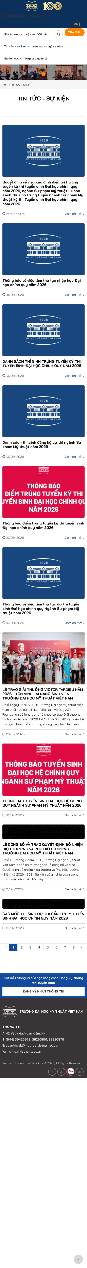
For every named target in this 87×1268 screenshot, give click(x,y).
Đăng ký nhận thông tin (43, 991)
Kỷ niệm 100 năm (37, 34)
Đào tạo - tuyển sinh (47, 46)
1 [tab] (43, 74)
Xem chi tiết (74, 214)
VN (76, 24)
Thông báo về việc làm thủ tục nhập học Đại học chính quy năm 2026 (41, 282)
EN (83, 24)
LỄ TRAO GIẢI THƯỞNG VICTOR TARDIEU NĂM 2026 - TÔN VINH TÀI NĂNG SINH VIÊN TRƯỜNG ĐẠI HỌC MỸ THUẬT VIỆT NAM (42, 694)
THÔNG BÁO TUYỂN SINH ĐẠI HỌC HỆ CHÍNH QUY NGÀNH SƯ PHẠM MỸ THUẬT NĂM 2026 (42, 803)
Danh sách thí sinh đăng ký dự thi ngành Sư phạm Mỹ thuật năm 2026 (41, 444)
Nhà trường (12, 34)
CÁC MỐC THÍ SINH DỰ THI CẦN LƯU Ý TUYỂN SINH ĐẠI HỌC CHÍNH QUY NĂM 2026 (43, 916)
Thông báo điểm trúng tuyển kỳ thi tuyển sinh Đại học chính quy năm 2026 (43, 525)
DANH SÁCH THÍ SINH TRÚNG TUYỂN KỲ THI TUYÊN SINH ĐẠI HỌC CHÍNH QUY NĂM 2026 (41, 363)
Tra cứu (74, 32)
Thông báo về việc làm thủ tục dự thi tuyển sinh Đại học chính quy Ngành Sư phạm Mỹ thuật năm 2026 (40, 608)
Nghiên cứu (12, 58)
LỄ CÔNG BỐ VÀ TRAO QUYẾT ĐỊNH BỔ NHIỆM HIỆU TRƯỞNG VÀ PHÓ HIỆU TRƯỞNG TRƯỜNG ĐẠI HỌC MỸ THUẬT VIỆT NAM (42, 848)
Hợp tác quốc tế (36, 58)
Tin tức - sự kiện (15, 46)
